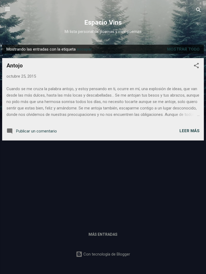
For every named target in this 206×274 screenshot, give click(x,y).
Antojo (14, 65)
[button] (196, 66)
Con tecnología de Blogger (106, 254)
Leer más (189, 130)
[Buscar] (198, 11)
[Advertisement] (103, 182)
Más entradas (103, 234)
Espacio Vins (103, 22)
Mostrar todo (183, 49)
